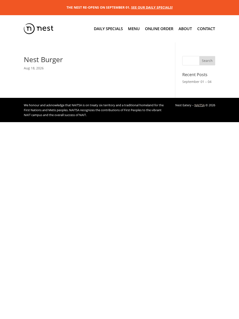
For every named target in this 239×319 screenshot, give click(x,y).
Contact (206, 28)
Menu (134, 28)
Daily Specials (108, 28)
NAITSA (199, 105)
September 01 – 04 (196, 81)
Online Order (159, 28)
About (185, 28)
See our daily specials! (152, 7)
